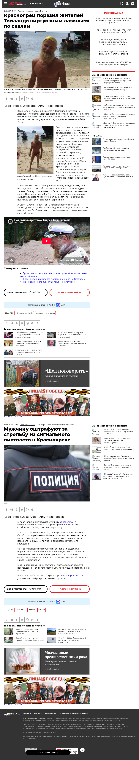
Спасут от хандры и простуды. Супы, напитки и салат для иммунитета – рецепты (114, 20)
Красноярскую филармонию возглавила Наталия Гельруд (113, 52)
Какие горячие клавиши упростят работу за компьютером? (114, 31)
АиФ (6, 503)
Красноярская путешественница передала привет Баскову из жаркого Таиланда (29, 335)
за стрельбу (66, 522)
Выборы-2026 (50, 713)
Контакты (27, 713)
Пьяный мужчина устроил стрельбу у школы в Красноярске (29, 639)
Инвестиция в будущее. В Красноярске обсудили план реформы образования (113, 42)
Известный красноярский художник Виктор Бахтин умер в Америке (72, 343)
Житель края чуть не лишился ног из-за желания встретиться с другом (29, 352)
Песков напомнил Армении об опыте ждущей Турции (118, 140)
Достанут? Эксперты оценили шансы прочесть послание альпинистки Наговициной (119, 125)
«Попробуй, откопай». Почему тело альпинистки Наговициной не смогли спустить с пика (118, 476)
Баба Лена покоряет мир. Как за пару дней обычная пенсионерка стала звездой (72, 335)
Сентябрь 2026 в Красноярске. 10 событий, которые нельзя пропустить (72, 640)
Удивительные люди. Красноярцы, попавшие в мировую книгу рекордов (30, 343)
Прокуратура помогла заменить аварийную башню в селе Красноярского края (72, 631)
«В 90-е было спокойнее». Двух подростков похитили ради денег (117, 448)
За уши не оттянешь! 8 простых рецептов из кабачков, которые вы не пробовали (119, 98)
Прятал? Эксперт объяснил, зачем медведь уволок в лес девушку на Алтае (117, 467)
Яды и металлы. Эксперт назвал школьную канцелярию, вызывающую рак (116, 440)
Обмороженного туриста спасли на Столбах (48, 282)
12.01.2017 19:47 (9, 11)
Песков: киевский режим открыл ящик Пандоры (116, 158)
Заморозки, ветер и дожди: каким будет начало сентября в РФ (117, 167)
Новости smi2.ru (13, 416)
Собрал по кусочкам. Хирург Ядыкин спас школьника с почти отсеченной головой (119, 107)
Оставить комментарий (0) (69, 292)
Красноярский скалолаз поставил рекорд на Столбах (53, 279)
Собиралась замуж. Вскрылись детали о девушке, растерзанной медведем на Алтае (117, 80)
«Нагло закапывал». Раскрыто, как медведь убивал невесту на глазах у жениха (118, 458)
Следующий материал (48, 753)
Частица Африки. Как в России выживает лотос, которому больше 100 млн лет (118, 431)
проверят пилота (73, 575)
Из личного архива (50, 92)
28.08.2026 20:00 (11, 425)
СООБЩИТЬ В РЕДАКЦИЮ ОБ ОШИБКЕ (73, 713)
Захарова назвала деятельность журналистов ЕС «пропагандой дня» (118, 176)
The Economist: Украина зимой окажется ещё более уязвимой (116, 149)
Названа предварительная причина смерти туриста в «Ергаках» (26, 631)
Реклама (38, 713)
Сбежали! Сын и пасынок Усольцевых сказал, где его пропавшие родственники (119, 116)
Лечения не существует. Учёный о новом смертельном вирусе (117, 88)
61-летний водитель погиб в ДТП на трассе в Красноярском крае (113, 63)
